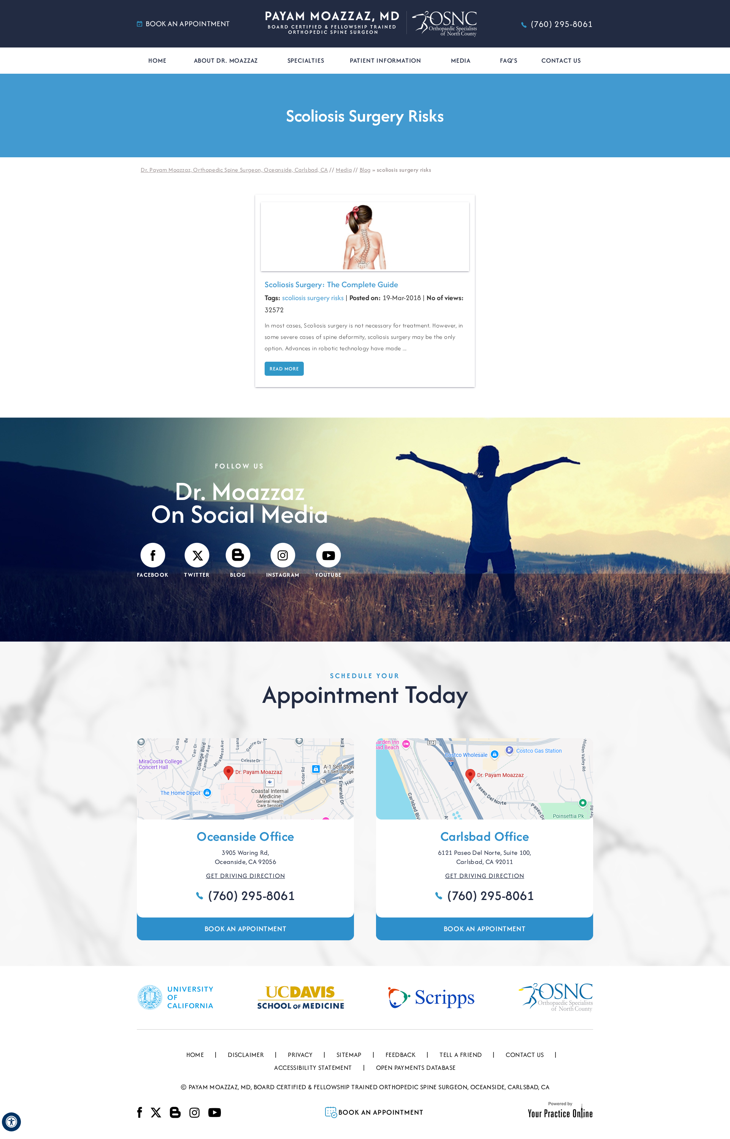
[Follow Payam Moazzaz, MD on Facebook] (139, 1112)
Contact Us (561, 60)
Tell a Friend (461, 1054)
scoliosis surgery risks (313, 298)
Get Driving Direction (245, 875)
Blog (365, 170)
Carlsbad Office (484, 836)
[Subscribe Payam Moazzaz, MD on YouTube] (214, 1112)
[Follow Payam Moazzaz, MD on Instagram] (194, 1112)
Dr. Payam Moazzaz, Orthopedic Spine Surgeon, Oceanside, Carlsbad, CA (234, 170)
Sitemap (349, 1054)
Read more (284, 368)
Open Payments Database (416, 1067)
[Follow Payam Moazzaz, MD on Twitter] (156, 1112)
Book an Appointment (245, 929)
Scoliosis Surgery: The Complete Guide (331, 284)
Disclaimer (246, 1054)
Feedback (401, 1054)
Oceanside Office (245, 836)
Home (157, 60)
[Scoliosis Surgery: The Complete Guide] (365, 236)
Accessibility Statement (313, 1067)
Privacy (300, 1054)
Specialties (305, 60)
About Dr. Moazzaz (226, 60)
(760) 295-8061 (562, 24)
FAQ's (508, 60)
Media (461, 60)
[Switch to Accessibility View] (11, 1121)
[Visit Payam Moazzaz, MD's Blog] (175, 1112)
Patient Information (385, 60)
